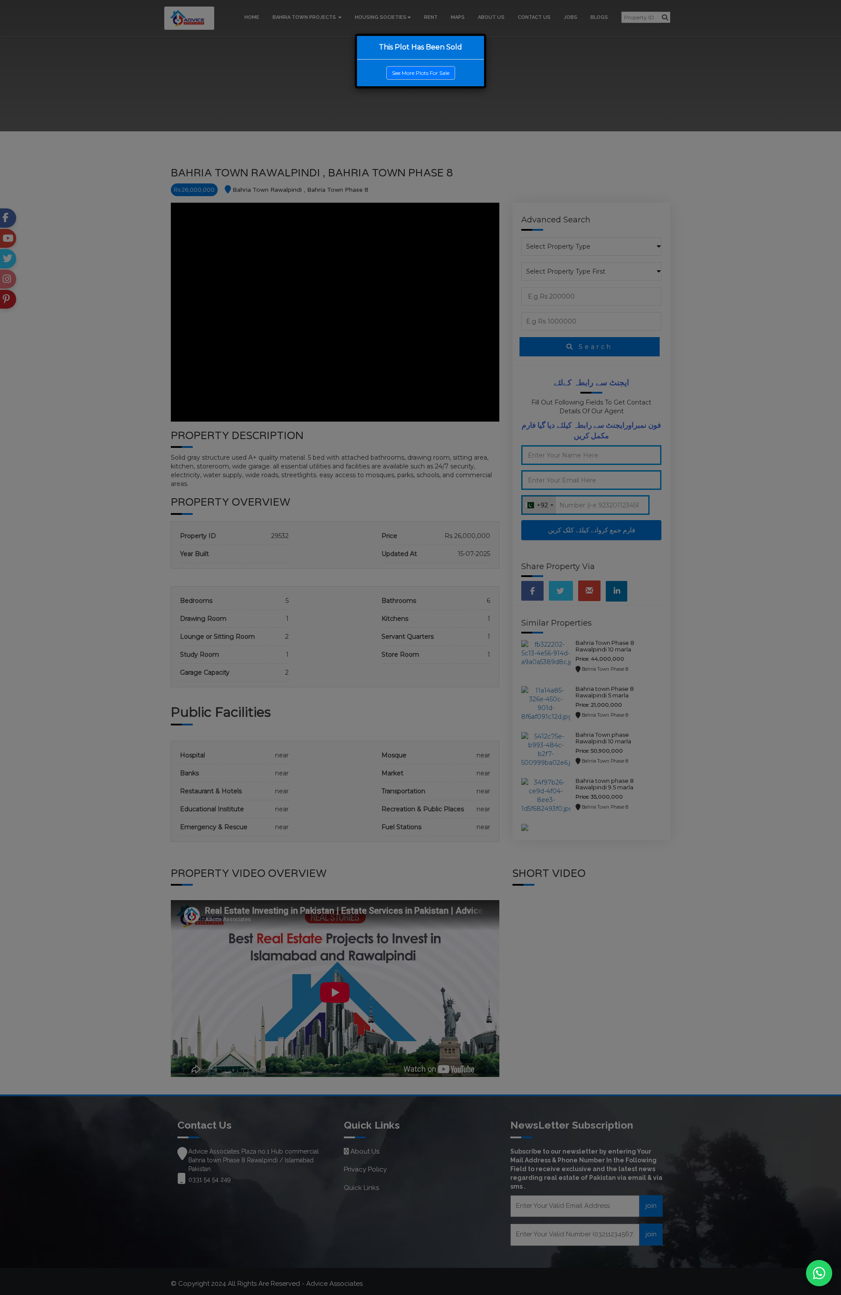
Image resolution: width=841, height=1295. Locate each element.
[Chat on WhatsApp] (819, 1273)
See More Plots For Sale (420, 73)
